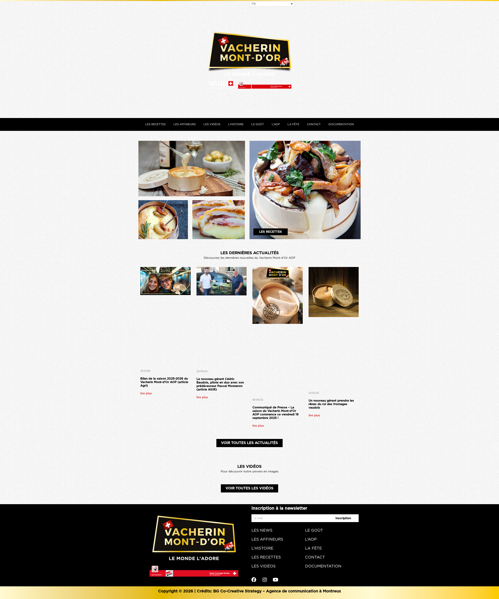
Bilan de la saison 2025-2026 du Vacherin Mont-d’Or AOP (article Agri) (164, 382)
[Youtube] (278, 579)
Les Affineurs (184, 124)
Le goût (257, 124)
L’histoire (235, 124)
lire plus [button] (146, 393)
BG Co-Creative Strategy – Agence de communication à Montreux (277, 591)
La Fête (293, 124)
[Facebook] (256, 579)
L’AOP (276, 124)
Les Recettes (155, 124)
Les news (262, 530)
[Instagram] (267, 579)
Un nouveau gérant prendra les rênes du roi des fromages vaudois (331, 404)
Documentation (341, 124)
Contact (314, 124)
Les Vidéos (211, 124)
